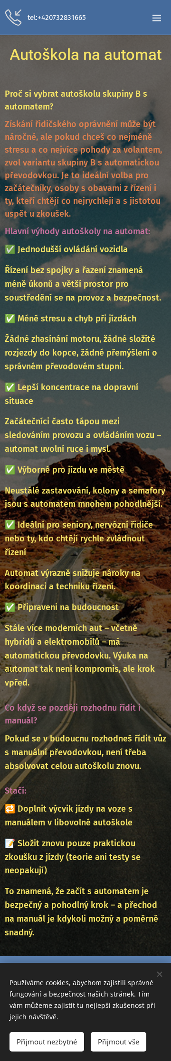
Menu (156, 17)
